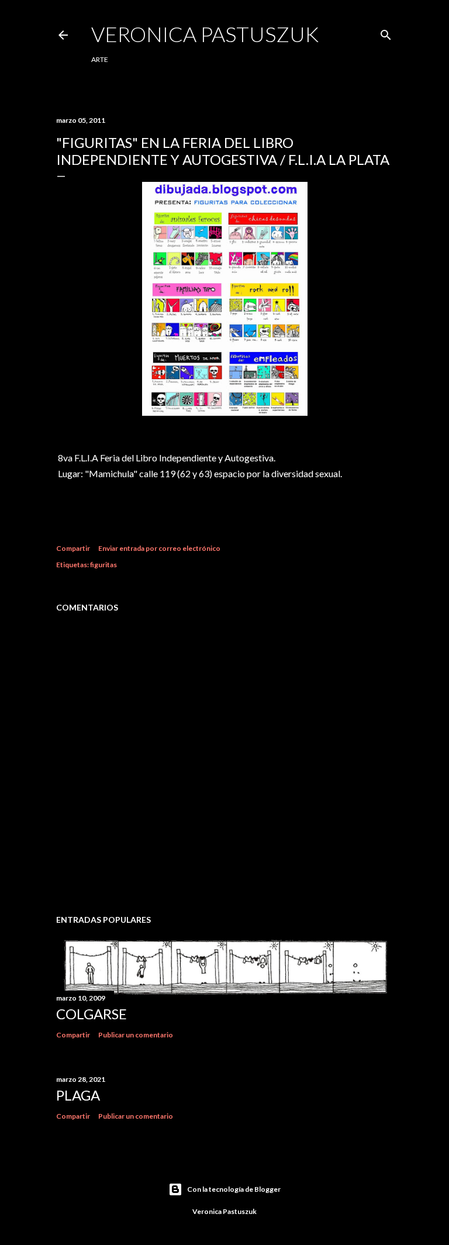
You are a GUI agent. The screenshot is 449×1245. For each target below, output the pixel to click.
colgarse (91, 1013)
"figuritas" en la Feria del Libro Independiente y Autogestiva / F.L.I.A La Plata (222, 151)
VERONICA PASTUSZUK (205, 34)
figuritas (103, 564)
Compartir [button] (73, 548)
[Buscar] (386, 32)
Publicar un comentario (135, 1034)
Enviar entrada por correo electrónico (159, 548)
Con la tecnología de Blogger (234, 1189)
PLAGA (78, 1095)
